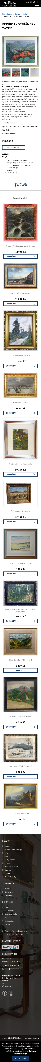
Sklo (6, 856)
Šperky (7, 846)
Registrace (9, 892)
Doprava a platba (11, 914)
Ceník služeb (9, 921)
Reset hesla (9, 895)
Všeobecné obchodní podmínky (16, 931)
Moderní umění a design (13, 849)
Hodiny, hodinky (10, 876)
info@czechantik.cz (13, 968)
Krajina (25, 14)
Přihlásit (7, 888)
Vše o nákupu (9, 910)
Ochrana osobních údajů (14, 934)
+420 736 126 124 (12, 965)
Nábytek (8, 870)
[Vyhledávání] (38, 2)
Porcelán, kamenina (12, 866)
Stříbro (7, 853)
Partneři (7, 917)
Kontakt (20, 670)
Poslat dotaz (13, 147)
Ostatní (7, 873)
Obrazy (17, 14)
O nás (7, 907)
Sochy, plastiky (10, 859)
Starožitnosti (7, 14)
